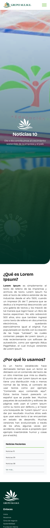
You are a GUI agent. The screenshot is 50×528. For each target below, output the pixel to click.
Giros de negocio (10, 521)
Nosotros (7, 517)
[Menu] (44, 5)
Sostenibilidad (9, 524)
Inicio (5, 514)
